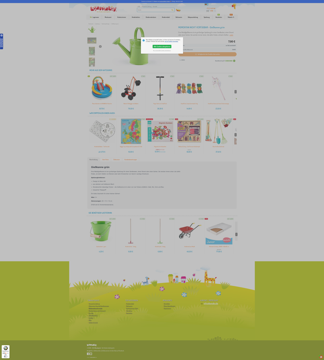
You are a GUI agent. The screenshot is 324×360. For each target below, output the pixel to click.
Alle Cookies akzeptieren (162, 46)
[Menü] (9, 346)
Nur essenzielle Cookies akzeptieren (162, 50)
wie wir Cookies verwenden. (171, 41)
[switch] (5, 356)
